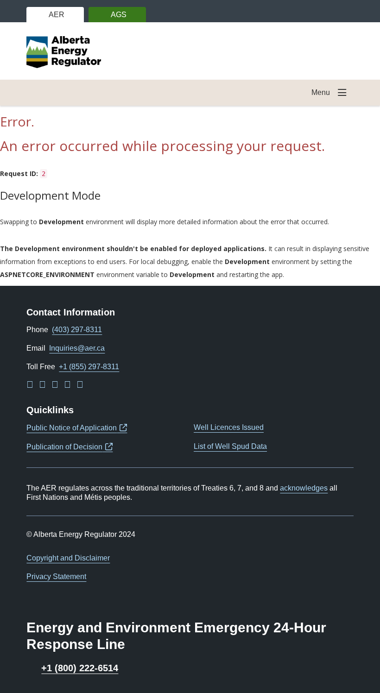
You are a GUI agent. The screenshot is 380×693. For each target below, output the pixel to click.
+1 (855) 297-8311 (89, 367)
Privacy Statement (56, 576)
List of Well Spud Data (230, 446)
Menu (320, 92)
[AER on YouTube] (67, 385)
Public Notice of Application (76, 428)
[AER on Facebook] (42, 385)
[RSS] (79, 385)
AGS (119, 15)
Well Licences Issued (229, 427)
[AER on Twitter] (54, 385)
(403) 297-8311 (77, 330)
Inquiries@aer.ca (77, 348)
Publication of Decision (69, 447)
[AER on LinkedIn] (29, 385)
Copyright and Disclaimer (68, 558)
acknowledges (304, 488)
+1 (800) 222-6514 (79, 668)
